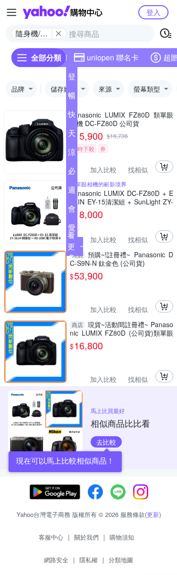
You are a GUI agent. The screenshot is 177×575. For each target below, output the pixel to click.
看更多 (71, 246)
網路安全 (56, 559)
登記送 (72, 78)
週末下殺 (72, 191)
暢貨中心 (72, 97)
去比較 (106, 442)
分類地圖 (121, 559)
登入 (153, 12)
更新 (153, 514)
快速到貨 (72, 116)
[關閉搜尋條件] (58, 33)
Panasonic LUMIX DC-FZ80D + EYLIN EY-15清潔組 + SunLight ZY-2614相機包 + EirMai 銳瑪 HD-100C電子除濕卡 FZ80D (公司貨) (121, 197)
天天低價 (72, 135)
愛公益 (72, 229)
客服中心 (51, 537)
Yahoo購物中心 (62, 12)
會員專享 (72, 210)
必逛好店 (72, 172)
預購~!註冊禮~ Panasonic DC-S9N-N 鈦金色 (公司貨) (121, 258)
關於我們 (86, 537)
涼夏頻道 (72, 153)
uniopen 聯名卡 (113, 57)
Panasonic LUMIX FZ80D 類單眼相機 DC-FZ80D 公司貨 (121, 118)
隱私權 (88, 559)
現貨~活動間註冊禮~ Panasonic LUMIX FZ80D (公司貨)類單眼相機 (121, 328)
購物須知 (122, 537)
